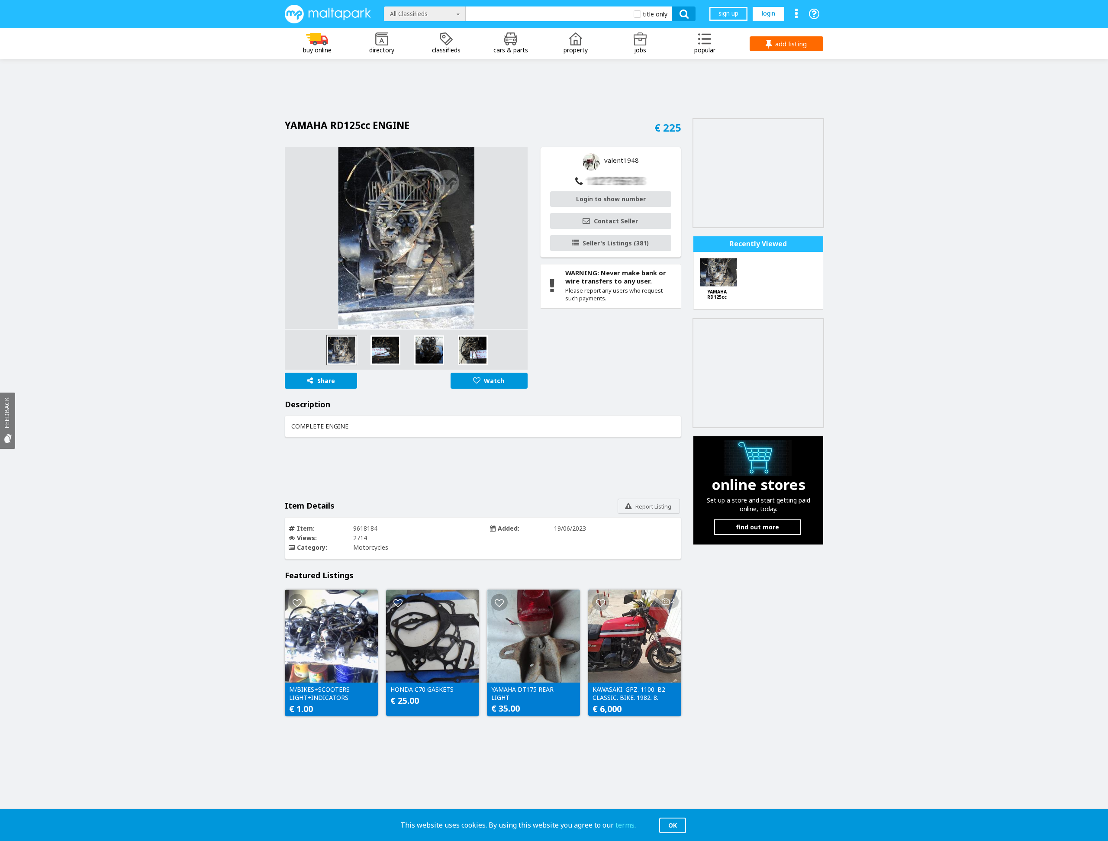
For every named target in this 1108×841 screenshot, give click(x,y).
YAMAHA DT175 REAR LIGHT (522, 693)
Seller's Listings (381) (616, 243)
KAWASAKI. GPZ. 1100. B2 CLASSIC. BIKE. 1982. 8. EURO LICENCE (629, 694)
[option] (406, 238)
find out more (757, 527)
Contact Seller (616, 221)
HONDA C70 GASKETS (422, 689)
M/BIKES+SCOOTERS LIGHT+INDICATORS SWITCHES (319, 694)
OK (672, 825)
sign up (728, 13)
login (768, 13)
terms (625, 825)
